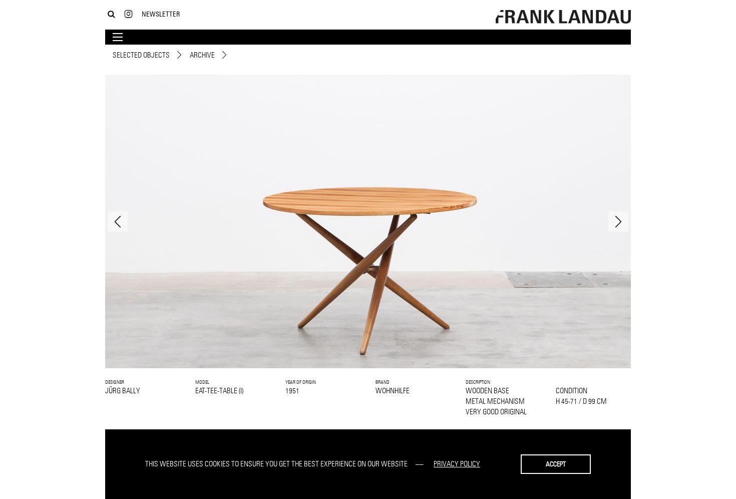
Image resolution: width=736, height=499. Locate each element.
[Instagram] (128, 14)
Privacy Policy (457, 463)
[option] (368, 221)
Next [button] (618, 221)
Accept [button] (556, 464)
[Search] (111, 14)
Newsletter (161, 14)
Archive (202, 55)
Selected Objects (141, 55)
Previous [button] (118, 221)
